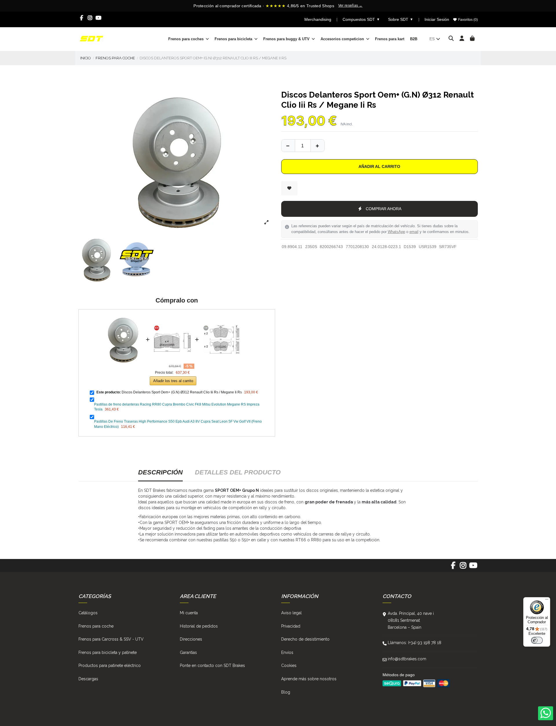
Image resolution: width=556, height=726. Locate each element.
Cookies (289, 665)
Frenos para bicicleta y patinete (107, 652)
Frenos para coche (96, 626)
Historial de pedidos (199, 626)
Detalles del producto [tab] (238, 472)
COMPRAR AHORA (383, 208)
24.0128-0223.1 (386, 246)
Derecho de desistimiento (305, 639)
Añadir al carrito (379, 166)
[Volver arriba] (317, 146)
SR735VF (448, 246)
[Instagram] (90, 18)
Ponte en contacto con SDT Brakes (212, 665)
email (413, 232)
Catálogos (88, 612)
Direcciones (191, 639)
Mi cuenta (189, 612)
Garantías (188, 652)
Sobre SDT (400, 19)
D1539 (410, 246)
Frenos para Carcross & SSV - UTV (111, 639)
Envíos (287, 652)
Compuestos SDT (361, 19)
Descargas (88, 678)
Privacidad (290, 626)
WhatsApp (396, 232)
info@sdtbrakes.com (407, 659)
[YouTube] (98, 18)
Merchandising (317, 19)
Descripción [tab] (160, 472)
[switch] (537, 640)
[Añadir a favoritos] (289, 188)
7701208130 (357, 246)
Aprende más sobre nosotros (308, 678)
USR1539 (427, 246)
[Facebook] (81, 18)
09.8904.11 (292, 246)
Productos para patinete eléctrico (109, 665)
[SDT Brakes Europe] (91, 38)
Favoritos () (467, 20)
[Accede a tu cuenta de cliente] (462, 39)
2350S (311, 246)
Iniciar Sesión (437, 19)
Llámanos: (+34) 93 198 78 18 (414, 642)
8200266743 (331, 246)
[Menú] (546, 600)
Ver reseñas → (350, 5)
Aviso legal (291, 612)
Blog (285, 692)
